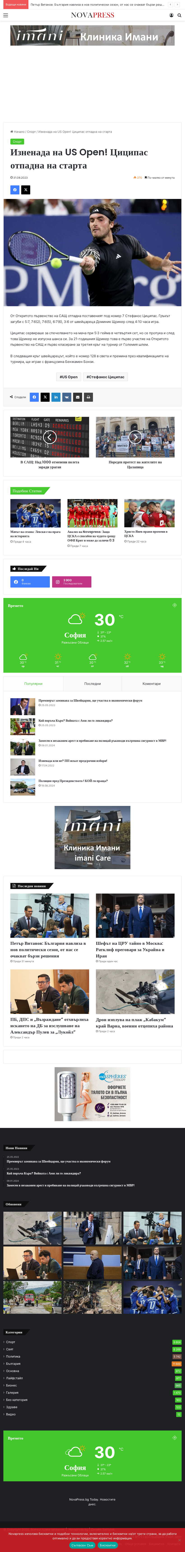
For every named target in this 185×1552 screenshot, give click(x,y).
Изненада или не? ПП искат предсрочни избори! (73, 760)
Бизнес (11, 1385)
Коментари (152, 683)
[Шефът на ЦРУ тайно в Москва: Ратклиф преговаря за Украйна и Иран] (135, 916)
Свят (9, 1349)
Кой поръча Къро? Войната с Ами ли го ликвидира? (76, 720)
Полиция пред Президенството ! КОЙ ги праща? (73, 781)
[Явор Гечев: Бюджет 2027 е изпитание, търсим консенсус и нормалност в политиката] (92, 1228)
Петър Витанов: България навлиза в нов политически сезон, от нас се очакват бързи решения (48, 949)
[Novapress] (92, 15)
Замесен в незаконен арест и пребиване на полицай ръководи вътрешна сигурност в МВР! (102, 740)
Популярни (33, 683)
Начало (19, 131)
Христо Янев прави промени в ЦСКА (146, 533)
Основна (12, 1371)
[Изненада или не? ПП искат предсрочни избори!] (22, 766)
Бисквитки (108, 1545)
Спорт (31, 131)
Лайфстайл (14, 1378)
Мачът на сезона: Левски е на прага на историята (35, 534)
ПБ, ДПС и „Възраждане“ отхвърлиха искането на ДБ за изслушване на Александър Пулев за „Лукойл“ (49, 1025)
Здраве (11, 1407)
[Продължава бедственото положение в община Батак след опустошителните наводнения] (32, 1297)
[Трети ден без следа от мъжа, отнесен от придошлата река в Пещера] (92, 1297)
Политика (13, 1356)
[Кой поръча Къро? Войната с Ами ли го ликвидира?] (22, 726)
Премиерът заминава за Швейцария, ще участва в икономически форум (90, 700)
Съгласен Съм (82, 1545)
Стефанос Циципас (106, 377)
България (13, 1363)
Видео (11, 1414)
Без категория (17, 1400)
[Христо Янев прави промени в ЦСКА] (149, 513)
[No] (179, 1540)
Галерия (12, 1392)
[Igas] (92, 35)
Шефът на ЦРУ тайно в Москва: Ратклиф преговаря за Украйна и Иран (81, 4)
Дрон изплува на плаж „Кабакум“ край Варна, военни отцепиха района (134, 1022)
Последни (92, 683)
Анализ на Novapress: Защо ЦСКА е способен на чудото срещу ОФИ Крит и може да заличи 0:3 (91, 536)
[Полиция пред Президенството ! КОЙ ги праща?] (22, 787)
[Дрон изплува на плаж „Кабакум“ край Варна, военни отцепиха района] (135, 991)
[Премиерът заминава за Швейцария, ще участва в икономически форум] (22, 706)
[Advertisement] (92, 88)
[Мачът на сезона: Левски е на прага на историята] (35, 513)
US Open (70, 377)
